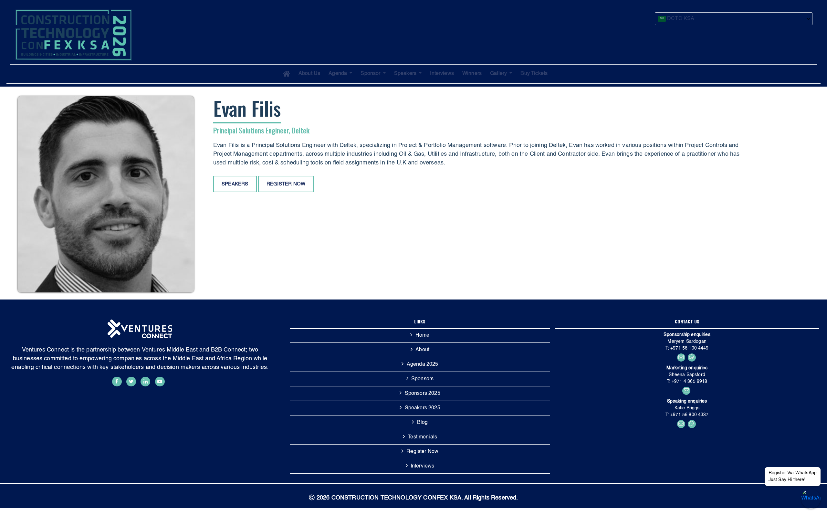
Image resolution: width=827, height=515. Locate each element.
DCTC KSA (680, 18)
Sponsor (371, 73)
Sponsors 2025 (422, 393)
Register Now (422, 451)
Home (422, 335)
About (422, 349)
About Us (309, 73)
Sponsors (422, 379)
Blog (422, 422)
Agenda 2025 (422, 364)
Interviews (442, 73)
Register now (286, 184)
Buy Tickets (534, 73)
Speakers (406, 73)
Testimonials (422, 437)
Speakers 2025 (422, 408)
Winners (472, 73)
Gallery (499, 73)
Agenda (338, 73)
